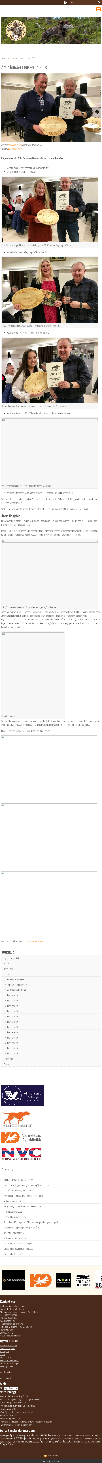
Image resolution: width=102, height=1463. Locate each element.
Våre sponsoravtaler (6, 1378)
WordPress (53, 1456)
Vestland (78, 1441)
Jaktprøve (19, 1438)
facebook (65, 2)
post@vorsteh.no (18, 1306)
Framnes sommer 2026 (13, 1211)
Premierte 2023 (13, 1011)
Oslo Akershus (18, 1441)
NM (59, 1438)
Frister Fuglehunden (7, 1366)
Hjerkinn (86, 1435)
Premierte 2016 (13, 1048)
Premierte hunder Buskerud (15, 990)
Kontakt (7, 963)
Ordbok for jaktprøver (7, 1348)
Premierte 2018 (13, 1037)
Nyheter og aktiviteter (12, 958)
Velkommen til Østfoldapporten (16, 1238)
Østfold (10, 1444)
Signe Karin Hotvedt (15, 144)
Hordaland (98, 1435)
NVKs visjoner (4, 1351)
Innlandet (9, 1438)
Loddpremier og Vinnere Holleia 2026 (18, 1248)
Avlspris (24, 1436)
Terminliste (8, 968)
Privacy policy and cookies (51, 1461)
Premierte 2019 (13, 1032)
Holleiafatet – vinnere (15, 979)
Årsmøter (7, 1064)
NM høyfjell (65, 1439)
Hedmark (79, 1435)
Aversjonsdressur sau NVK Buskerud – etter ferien (23, 1195)
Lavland (44, 1438)
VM (89, 1441)
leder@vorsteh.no (11, 1314)
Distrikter (18, 148)
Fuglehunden (71, 1435)
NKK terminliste (5, 1357)
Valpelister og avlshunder (8, 1345)
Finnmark (62, 1435)
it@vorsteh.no (13, 1317)
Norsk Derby (92, 1439)
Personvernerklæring (7, 1329)
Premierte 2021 (13, 1021)
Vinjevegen (85, 1442)
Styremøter (8, 1058)
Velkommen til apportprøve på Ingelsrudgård (21, 1227)
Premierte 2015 (13, 1053)
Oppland (10, 1442)
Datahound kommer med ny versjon (18, 1243)
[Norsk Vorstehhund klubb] (51, 31)
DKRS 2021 (56, 1436)
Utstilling (3, 1354)
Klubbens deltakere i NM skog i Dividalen (19, 1179)
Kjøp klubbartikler (6, 1372)
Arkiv (1, 1388)
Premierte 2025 (13, 1000)
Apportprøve (16, 1435)
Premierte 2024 (13, 1005)
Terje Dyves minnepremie (17, 984)
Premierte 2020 (13, 1027)
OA (100, 1438)
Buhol (37, 1435)
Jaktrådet (27, 1438)
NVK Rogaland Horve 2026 (14, 1254)
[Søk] (99, 2)
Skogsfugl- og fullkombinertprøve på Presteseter (23, 1206)
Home (13, 58)
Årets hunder (95, 1441)
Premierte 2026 (13, 995)
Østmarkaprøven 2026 (12, 1201)
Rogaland (28, 1441)
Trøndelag (62, 1441)
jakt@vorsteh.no (9, 1320)
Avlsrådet (30, 1435)
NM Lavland (72, 1439)
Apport (7, 1435)
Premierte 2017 (13, 1042)
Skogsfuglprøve (36, 1442)
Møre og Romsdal (52, 1439)
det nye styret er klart (35, 941)
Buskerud (11, 148)
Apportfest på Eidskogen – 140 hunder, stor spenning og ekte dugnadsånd (32, 1222)
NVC (97, 1438)
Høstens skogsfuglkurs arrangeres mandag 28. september (26, 1185)
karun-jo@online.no (17, 1309)
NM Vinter (79, 1439)
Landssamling (36, 1438)
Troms (56, 1441)
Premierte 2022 (13, 1016)
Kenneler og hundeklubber (9, 1360)
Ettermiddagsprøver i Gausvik (15, 1217)
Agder (2, 1435)
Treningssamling (47, 1441)
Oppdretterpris (4, 1442)
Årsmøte (3, 1444)
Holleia (6, 974)
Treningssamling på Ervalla (14, 1232)
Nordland (85, 1438)
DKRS (51, 1435)
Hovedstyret (3, 1439)
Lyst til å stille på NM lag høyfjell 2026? (18, 1190)
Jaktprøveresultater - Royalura (10, 1363)
